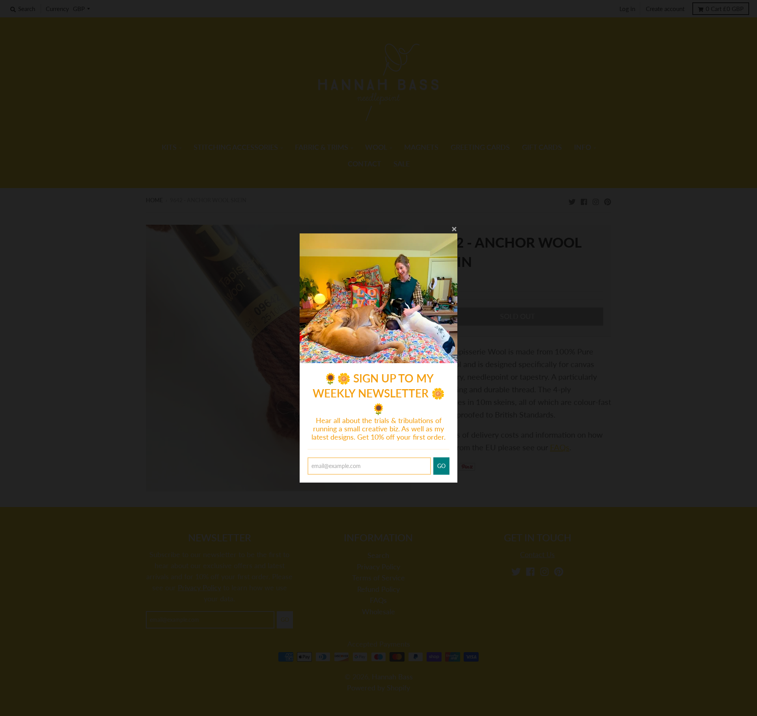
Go (441, 465)
